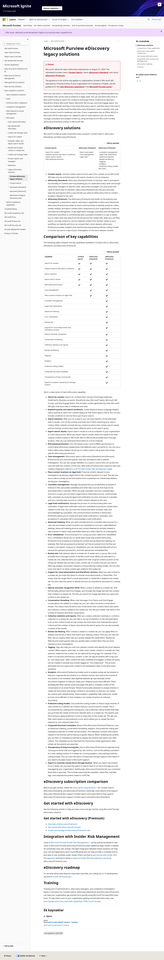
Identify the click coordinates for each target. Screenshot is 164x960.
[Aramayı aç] (148, 20)
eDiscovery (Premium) (55, 75)
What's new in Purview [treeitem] (12, 57)
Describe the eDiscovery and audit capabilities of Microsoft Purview (72, 901)
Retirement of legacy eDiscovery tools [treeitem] (17, 196)
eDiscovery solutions (145, 45)
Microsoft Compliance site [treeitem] (14, 213)
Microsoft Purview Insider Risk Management (88, 469)
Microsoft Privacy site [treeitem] (12, 221)
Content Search (75, 72)
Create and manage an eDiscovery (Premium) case (69, 830)
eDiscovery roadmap (144, 64)
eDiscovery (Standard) (98, 72)
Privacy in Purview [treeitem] (11, 233)
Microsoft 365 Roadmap (60, 876)
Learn (46, 41)
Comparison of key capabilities (148, 48)
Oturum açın (156, 19)
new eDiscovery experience (72, 87)
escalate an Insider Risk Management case (88, 858)
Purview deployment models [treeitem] (15, 229)
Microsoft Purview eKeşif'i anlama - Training (61, 922)
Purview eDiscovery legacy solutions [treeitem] (17, 177)
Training (140, 67)
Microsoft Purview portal (101, 87)
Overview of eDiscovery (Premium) (62, 824)
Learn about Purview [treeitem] (12, 52)
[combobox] (15, 43)
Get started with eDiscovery (147, 56)
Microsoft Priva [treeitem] (10, 217)
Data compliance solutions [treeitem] (16, 95)
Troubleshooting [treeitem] (10, 209)
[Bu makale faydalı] (137, 81)
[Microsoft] (4, 19)
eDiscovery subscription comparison (146, 52)
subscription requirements (84, 787)
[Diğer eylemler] (118, 41)
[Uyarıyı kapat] (159, 4)
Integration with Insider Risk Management (148, 60)
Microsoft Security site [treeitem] (12, 225)
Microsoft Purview (57, 41)
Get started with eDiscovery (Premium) (64, 827)
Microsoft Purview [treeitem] (11, 48)
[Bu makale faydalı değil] (140, 81)
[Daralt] (28, 39)
